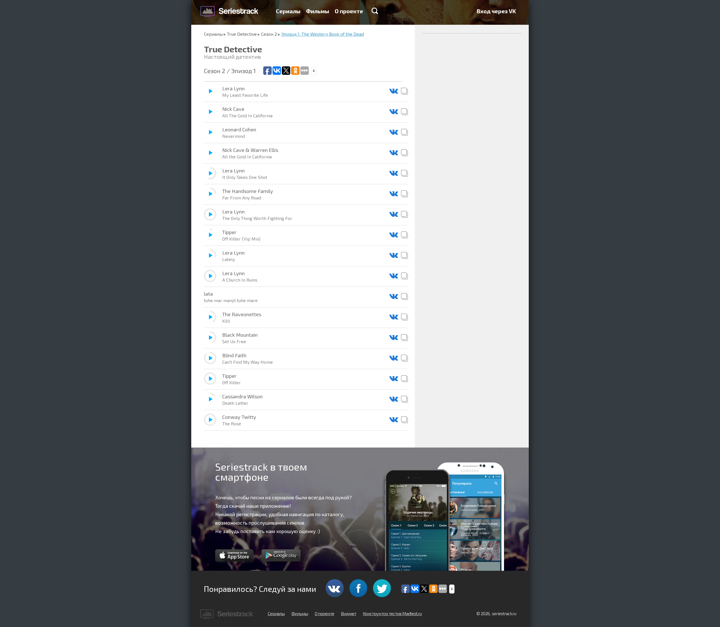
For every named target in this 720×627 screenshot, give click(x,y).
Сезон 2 (269, 34)
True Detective (242, 34)
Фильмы (317, 11)
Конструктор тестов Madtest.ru (392, 613)
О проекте (349, 11)
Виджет (348, 613)
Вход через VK (496, 11)
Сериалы (288, 11)
